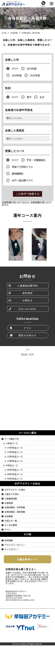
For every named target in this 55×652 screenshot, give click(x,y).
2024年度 (17, 75)
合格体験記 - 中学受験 (14, 507)
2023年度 (35, 75)
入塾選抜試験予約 (27, 285)
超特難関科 (17, 173)
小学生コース (12, 443)
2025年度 (32, 68)
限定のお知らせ (28, 335)
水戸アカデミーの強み (14, 489)
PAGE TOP (27, 354)
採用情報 (8, 540)
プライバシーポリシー (14, 544)
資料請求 (27, 293)
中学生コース (12, 465)
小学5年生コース (15, 456)
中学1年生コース (15, 469)
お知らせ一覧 (10, 520)
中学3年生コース (15, 478)
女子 (42, 97)
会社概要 (8, 516)
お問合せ (27, 300)
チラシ (28, 328)
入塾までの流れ (11, 494)
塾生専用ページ (29, 559)
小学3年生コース (15, 447)
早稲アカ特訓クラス (22, 167)
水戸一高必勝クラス (22, 180)
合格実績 (8, 502)
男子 (29, 97)
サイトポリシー (11, 549)
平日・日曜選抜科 (36, 160)
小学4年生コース (15, 452)
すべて (15, 68)
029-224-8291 (28, 309)
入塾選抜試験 (10, 498)
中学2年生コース (15, 474)
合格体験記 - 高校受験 (14, 511)
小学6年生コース (15, 460)
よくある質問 (10, 525)
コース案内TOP (11, 438)
